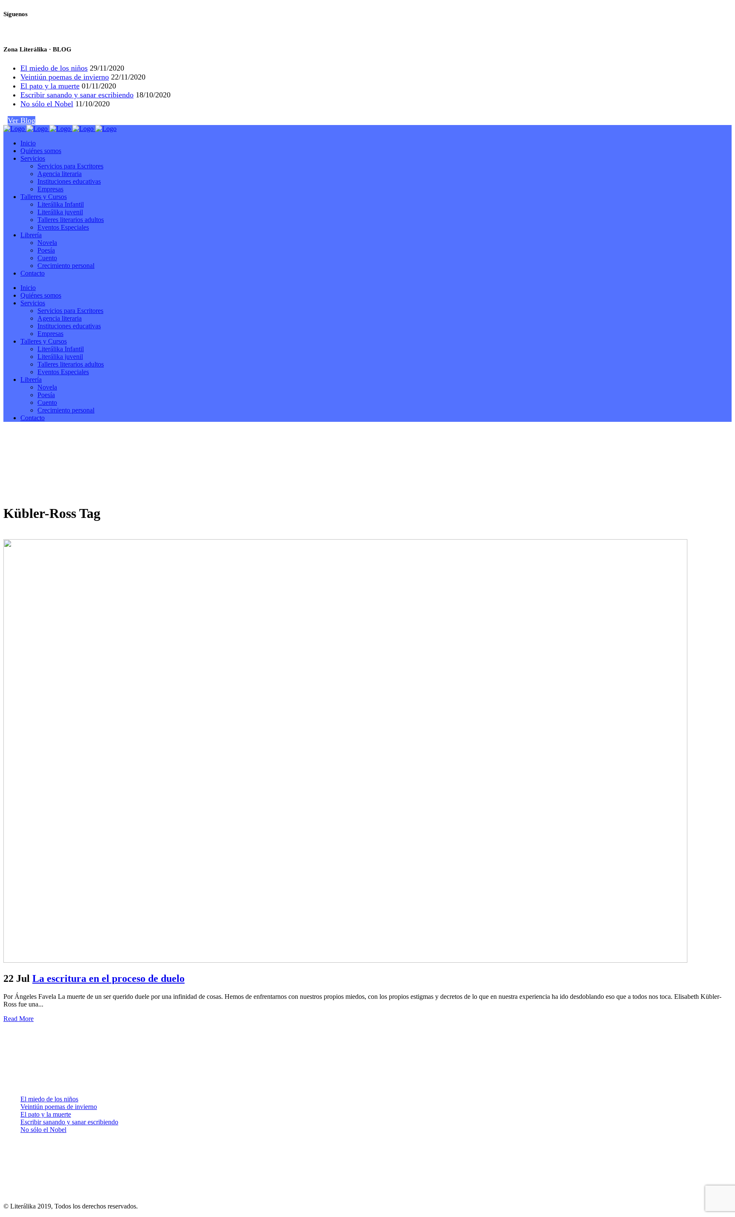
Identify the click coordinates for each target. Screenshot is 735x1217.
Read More (18, 1018)
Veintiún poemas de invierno (64, 77)
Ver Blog (21, 120)
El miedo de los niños (54, 68)
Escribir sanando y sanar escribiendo (77, 95)
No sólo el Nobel (46, 104)
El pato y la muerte (50, 86)
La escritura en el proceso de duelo (108, 978)
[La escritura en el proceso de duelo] (345, 960)
